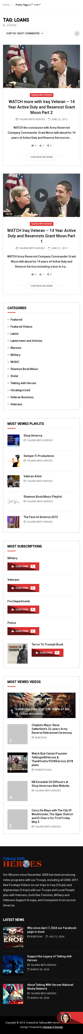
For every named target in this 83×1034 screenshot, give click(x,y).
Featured (16, 319)
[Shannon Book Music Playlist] (13, 502)
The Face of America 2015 (41, 517)
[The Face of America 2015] (13, 522)
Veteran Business (22, 397)
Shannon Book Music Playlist (43, 496)
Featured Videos (21, 326)
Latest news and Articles (26, 340)
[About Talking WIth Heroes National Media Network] (13, 994)
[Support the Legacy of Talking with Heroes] (13, 965)
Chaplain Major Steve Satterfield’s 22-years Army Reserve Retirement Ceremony (52, 728)
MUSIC (14, 362)
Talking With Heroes (32, 119)
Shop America (33, 435)
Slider (14, 376)
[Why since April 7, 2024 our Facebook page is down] (13, 937)
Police (11, 622)
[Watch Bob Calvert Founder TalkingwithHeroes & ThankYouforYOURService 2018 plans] (17, 763)
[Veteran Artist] (13, 481)
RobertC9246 (43, 769)
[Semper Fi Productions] (13, 461)
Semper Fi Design (53, 1027)
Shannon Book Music (24, 369)
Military (15, 354)
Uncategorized (20, 390)
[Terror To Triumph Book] (17, 653)
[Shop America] (13, 441)
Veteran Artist (33, 476)
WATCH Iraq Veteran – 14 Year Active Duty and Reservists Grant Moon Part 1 (41, 236)
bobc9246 (41, 737)
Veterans (16, 404)
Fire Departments (18, 601)
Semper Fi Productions (39, 456)
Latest (14, 333)
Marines (15, 347)
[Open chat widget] (70, 1018)
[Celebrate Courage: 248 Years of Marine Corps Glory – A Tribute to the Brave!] (41, 705)
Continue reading (41, 157)
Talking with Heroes (41, 95)
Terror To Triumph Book (47, 644)
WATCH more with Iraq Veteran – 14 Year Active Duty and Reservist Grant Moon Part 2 (41, 107)
